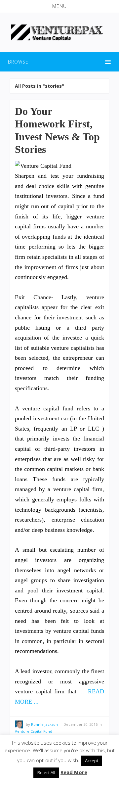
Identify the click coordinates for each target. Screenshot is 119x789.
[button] (59, 6)
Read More (73, 772)
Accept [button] (91, 761)
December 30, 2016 (80, 724)
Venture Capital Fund (33, 731)
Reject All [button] (46, 772)
